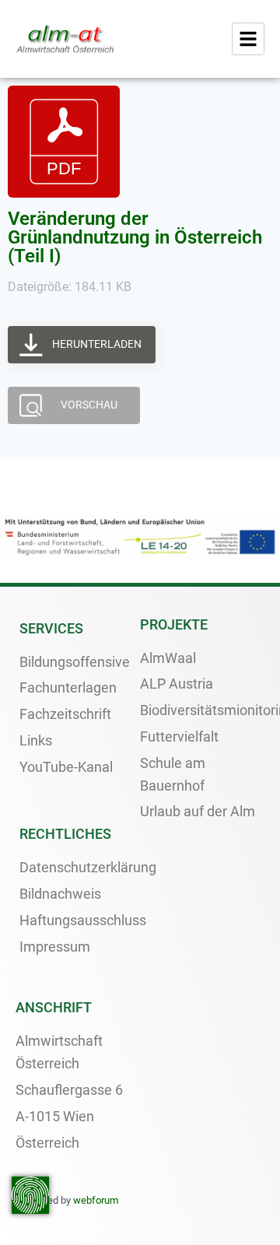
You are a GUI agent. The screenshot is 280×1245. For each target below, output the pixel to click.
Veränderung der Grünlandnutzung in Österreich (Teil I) (135, 237)
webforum (95, 1200)
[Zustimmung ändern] (30, 1195)
